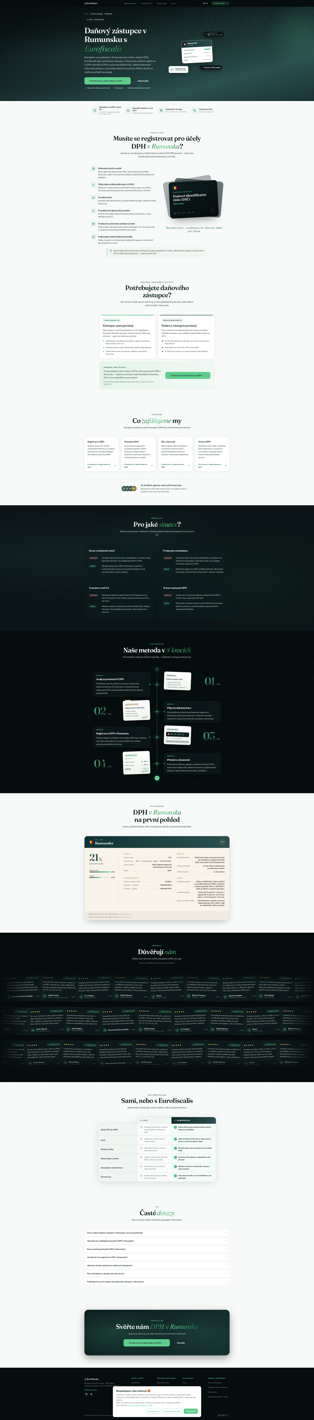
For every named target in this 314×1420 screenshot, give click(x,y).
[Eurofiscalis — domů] (91, 3)
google (2, 996)
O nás (173, 3)
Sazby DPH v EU (163, 1383)
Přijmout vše (191, 1411)
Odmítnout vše (153, 1411)
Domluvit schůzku (219, 3)
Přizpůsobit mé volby (172, 1411)
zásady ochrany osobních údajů (140, 1405)
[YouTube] (91, 1394)
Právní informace (214, 1383)
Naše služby (143, 81)
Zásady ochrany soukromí (218, 1387)
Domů (86, 14)
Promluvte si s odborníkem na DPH (106, 81)
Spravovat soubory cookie (218, 1397)
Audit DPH (135, 1383)
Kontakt (181, 1343)
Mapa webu (212, 1392)
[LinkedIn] (86, 1394)
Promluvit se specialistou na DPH (186, 375)
